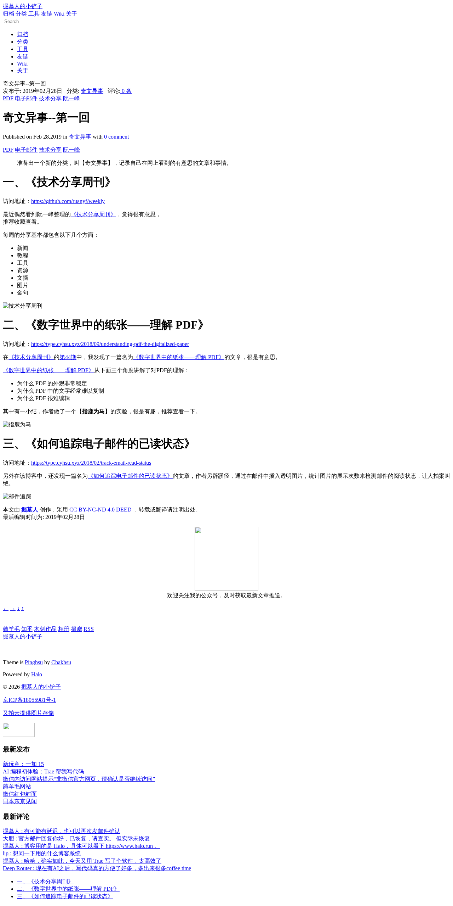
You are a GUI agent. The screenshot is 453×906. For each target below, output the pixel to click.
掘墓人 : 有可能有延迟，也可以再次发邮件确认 (61, 831)
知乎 (27, 629)
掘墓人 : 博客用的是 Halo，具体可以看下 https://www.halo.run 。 (81, 846)
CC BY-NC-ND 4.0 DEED (100, 510)
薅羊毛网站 (17, 786)
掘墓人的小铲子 (22, 6)
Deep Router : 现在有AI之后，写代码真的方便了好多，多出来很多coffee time (97, 868)
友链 (46, 14)
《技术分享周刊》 (93, 214)
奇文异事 (92, 91)
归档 (8, 14)
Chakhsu (61, 662)
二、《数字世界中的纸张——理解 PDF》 (68, 889)
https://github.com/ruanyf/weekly (68, 201)
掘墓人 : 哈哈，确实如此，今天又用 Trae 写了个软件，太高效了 (82, 861)
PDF (8, 98)
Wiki (59, 14)
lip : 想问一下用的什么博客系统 (42, 853)
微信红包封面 (20, 794)
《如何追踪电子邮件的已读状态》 (130, 476)
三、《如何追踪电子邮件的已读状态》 (65, 896)
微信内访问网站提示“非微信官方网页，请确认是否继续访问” (79, 779)
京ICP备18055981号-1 (29, 700)
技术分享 (50, 98)
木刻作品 (45, 629)
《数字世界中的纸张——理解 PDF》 (178, 357)
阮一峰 (71, 98)
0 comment (116, 137)
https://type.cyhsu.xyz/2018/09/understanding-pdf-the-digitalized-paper (110, 344)
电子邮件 (26, 98)
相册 (63, 629)
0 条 (126, 91)
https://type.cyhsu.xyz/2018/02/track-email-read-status (91, 463)
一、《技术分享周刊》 (45, 881)
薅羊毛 (11, 629)
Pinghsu (34, 662)
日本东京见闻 (20, 801)
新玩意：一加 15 (23, 764)
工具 (34, 14)
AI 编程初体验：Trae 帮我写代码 (43, 771)
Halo (36, 674)
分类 (21, 14)
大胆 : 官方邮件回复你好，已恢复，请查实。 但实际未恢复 (76, 838)
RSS (89, 629)
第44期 (67, 357)
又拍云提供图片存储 (28, 713)
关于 (71, 14)
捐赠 (76, 629)
